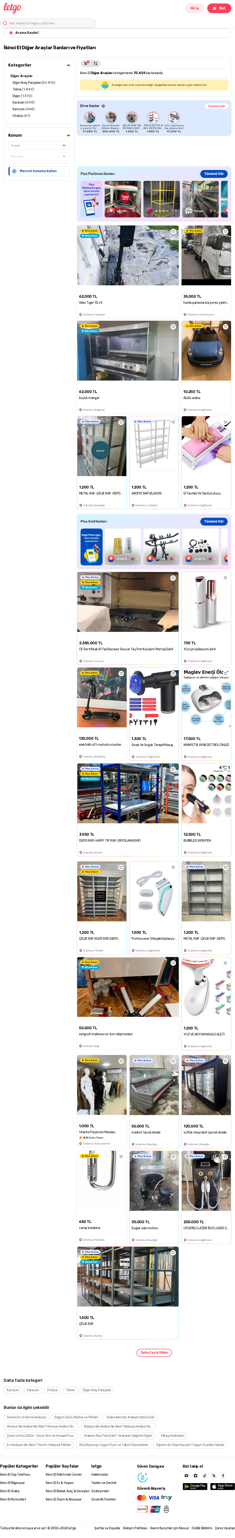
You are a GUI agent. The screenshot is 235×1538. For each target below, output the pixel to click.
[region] (154, 122)
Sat (222, 8)
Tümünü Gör (217, 106)
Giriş (194, 8)
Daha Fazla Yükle (154, 1353)
